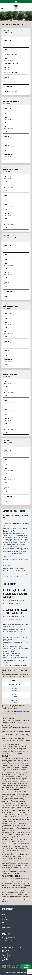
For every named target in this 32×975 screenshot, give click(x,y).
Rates (2, 922)
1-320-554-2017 (8, 944)
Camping (3, 917)
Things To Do (4, 919)
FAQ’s (2, 924)
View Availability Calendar (25, 966)
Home (2, 912)
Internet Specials (5, 927)
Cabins (3, 914)
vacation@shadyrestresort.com (12, 947)
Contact (3, 930)
